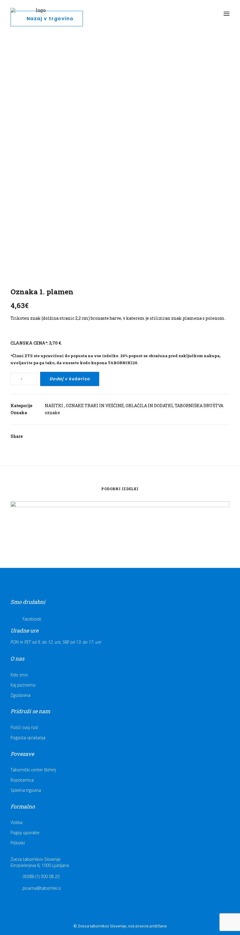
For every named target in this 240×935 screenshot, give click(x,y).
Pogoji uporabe (25, 832)
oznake (52, 412)
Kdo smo (19, 675)
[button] (226, 13)
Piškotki (18, 843)
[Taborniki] (38, 14)
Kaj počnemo (23, 685)
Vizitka (17, 822)
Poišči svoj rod (24, 727)
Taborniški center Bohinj (33, 769)
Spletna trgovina (26, 790)
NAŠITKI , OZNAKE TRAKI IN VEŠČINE (84, 405)
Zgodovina (20, 695)
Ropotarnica (22, 780)
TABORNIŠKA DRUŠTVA (199, 405)
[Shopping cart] (209, 13)
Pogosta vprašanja (28, 737)
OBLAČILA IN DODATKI (149, 405)
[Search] (200, 13)
